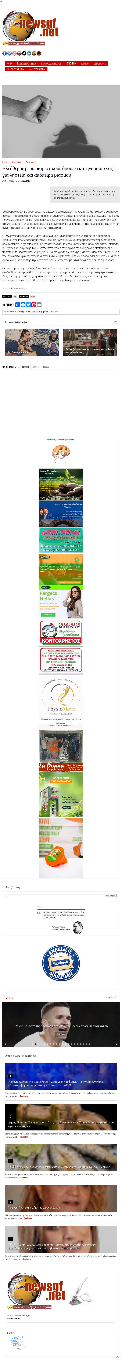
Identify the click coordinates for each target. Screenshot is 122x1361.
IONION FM (71, 63)
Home (9, 63)
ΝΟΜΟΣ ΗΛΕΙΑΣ (51, 63)
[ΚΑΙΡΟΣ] (29, 54)
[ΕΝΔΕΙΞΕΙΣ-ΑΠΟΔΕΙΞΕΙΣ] (34, 54)
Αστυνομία (30, 161)
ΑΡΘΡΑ (85, 63)
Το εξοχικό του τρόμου (19, 352)
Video (9, 998)
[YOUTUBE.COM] (14, 54)
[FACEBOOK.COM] (4, 54)
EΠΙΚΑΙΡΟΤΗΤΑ (26, 63)
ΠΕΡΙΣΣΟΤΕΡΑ (15, 69)
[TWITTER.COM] (9, 54)
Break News (16, 161)
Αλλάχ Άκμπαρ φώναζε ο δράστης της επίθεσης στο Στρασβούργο (89, 350)
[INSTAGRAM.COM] (19, 54)
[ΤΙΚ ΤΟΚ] (24, 54)
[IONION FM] (39, 54)
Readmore (61, 1034)
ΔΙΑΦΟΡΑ (100, 63)
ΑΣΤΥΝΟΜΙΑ (37, 69)
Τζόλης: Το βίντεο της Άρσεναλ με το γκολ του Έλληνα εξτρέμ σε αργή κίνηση (61, 1025)
